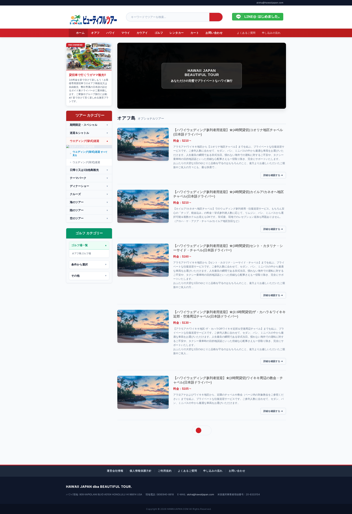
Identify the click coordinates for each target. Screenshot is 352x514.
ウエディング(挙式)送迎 (90, 153)
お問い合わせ (214, 32)
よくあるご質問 (246, 33)
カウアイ (142, 32)
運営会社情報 (115, 470)
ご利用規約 (165, 470)
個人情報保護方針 (141, 470)
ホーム (80, 32)
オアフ (95, 32)
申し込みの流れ (271, 33)
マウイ (125, 32)
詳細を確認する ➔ (273, 175)
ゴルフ (159, 32)
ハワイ (110, 32)
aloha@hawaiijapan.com (269, 2)
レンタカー (177, 32)
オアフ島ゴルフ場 (81, 253)
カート (194, 32)
